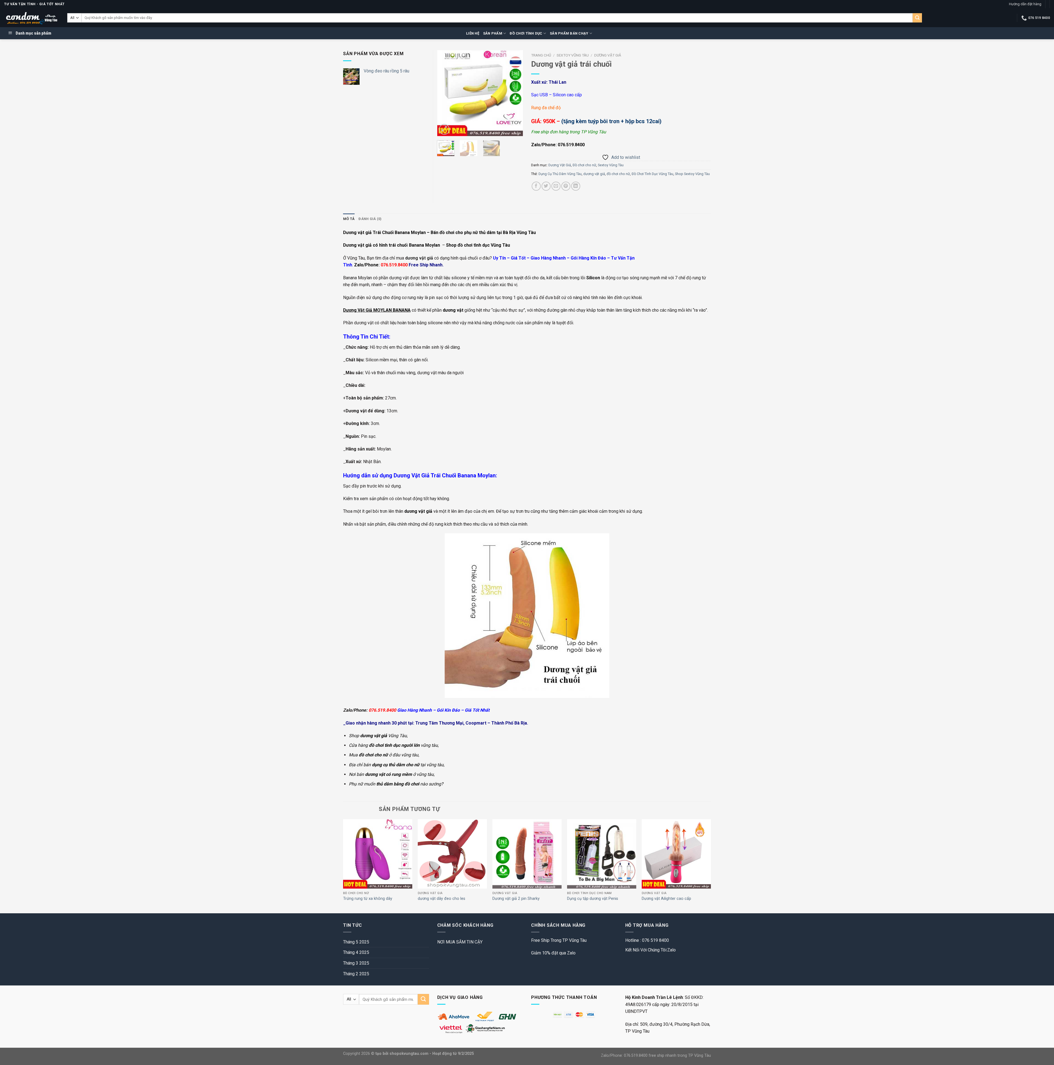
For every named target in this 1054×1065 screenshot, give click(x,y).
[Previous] (446, 93)
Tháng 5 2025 (356, 942)
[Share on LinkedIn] (575, 186)
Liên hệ (472, 33)
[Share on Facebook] (536, 186)
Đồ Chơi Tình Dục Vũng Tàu (652, 174)
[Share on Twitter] (546, 186)
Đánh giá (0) (370, 219)
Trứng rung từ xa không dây (367, 898)
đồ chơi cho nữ (618, 174)
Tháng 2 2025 (356, 973)
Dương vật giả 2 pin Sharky (516, 898)
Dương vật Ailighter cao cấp (666, 898)
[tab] (349, 218)
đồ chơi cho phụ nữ (458, 232)
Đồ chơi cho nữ (584, 165)
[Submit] (917, 17)
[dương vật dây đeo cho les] (452, 853)
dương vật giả (594, 174)
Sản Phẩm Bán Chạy (569, 33)
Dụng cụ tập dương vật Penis (592, 898)
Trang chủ (541, 55)
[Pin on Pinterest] (565, 186)
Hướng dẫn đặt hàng (1025, 4)
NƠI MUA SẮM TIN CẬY (460, 942)
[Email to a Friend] (555, 186)
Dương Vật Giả (607, 55)
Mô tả (349, 219)
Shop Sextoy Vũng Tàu (692, 174)
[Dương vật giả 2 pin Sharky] (527, 853)
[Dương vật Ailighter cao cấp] (676, 853)
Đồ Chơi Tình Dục (526, 33)
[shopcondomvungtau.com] (31, 18)
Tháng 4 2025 (356, 952)
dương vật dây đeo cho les (441, 898)
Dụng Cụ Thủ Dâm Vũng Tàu (560, 174)
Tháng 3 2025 (356, 963)
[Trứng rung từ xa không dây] (377, 853)
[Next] (514, 93)
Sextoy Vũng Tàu (573, 55)
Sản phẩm (492, 33)
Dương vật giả (357, 245)
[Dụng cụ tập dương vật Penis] (601, 853)
